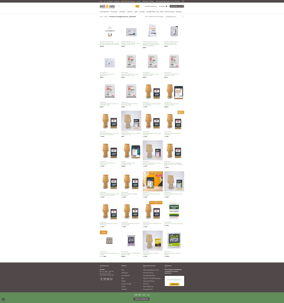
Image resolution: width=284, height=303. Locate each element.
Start (101, 16)
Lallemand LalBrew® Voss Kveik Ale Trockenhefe (108, 224)
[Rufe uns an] (111, 279)
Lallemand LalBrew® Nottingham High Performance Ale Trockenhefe (109, 194)
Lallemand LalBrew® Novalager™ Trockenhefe (129, 194)
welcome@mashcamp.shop (107, 275)
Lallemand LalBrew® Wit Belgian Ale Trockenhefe (152, 224)
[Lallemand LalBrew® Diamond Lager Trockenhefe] (153, 121)
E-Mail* (168, 277)
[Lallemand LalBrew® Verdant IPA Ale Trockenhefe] (174, 181)
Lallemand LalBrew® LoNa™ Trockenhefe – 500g (128, 163)
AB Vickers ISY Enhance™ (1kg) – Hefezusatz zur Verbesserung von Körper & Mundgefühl (151, 44)
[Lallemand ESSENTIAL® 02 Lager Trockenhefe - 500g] (153, 61)
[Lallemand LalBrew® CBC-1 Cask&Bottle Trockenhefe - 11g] (131, 121)
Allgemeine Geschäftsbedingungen (152, 278)
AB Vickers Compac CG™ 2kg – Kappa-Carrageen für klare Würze (130, 44)
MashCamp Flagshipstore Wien (151, 270)
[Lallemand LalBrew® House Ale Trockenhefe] (110, 150)
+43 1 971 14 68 (106, 273)
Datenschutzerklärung (148, 281)
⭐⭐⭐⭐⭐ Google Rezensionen (128, 1)
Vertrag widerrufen (148, 289)
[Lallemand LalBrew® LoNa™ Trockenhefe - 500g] (131, 150)
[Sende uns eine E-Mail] (108, 279)
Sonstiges (142, 11)
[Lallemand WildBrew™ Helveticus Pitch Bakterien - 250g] (131, 241)
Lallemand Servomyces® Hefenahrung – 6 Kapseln (110, 254)
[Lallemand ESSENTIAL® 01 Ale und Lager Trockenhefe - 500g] (131, 61)
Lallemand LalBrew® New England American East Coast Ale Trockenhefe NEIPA (173, 164)
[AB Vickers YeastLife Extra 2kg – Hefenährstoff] (110, 61)
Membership (110, 1)
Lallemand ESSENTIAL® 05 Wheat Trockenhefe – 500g (129, 104)
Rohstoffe (129, 11)
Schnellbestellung (151, 11)
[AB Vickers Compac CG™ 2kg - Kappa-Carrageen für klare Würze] (131, 30)
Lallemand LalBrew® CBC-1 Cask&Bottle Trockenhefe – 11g (131, 134)
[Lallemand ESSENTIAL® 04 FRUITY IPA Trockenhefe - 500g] (110, 91)
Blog (157, 11)
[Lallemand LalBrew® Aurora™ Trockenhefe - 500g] (174, 91)
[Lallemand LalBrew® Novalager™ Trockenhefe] (131, 181)
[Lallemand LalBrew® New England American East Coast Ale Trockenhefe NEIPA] (174, 150)
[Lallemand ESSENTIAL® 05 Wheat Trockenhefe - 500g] (131, 91)
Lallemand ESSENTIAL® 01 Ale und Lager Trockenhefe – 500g (130, 74)
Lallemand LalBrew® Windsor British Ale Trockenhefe (130, 224)
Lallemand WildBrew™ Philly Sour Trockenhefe (151, 254)
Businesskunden (126, 275)
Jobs (105, 1)
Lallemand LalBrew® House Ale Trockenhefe (107, 163)
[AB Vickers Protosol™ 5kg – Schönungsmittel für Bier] (174, 30)
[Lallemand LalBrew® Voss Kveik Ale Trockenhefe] (110, 211)
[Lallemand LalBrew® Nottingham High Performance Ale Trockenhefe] (110, 181)
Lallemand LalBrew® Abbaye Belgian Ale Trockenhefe (152, 104)
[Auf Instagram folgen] (183, 1)
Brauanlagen (114, 11)
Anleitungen (116, 1)
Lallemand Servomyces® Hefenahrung (173, 223)
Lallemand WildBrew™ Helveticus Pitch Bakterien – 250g (130, 254)
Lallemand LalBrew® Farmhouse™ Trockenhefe (172, 134)
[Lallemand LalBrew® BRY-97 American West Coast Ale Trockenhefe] (110, 121)
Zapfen (136, 11)
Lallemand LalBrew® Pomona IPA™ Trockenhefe (151, 194)
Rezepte (162, 11)
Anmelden (174, 284)
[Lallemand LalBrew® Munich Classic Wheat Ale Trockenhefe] (153, 150)
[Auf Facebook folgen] (182, 1)
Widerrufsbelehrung (148, 286)
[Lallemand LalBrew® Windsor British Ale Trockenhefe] (131, 211)
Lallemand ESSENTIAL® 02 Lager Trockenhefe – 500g (151, 74)
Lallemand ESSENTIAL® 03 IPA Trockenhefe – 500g (171, 74)
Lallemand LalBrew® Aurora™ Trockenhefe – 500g (171, 104)
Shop (101, 1)
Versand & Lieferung (148, 272)
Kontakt (138, 1)
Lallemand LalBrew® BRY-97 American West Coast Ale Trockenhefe (109, 134)
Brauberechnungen (169, 11)
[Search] (137, 6)
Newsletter (124, 289)
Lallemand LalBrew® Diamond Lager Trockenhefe (152, 134)
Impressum (146, 283)
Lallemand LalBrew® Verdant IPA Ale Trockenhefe (173, 194)
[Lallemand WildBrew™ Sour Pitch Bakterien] (174, 241)
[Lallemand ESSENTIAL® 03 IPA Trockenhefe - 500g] (174, 61)
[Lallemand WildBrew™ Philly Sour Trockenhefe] (153, 241)
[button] (148, 1)
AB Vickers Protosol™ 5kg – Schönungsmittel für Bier (170, 44)
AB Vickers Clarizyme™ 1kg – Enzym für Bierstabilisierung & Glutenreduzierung (109, 44)
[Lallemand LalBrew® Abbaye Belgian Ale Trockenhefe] (153, 91)
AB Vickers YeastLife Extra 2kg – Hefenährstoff (107, 74)
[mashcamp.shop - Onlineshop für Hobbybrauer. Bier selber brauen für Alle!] (107, 6)
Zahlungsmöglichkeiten (149, 275)
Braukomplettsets (104, 11)
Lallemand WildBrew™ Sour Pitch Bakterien (172, 254)
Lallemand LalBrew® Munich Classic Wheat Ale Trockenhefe (152, 163)
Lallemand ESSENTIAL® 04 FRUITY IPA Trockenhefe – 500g (109, 104)
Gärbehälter (122, 11)
